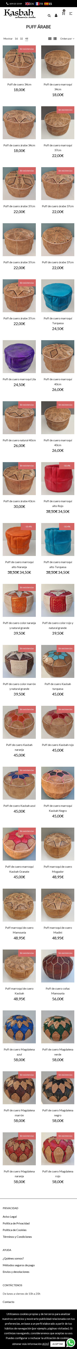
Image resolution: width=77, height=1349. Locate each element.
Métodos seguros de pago (19, 1265)
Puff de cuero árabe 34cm (19, 145)
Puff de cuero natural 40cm (19, 440)
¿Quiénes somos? (13, 1258)
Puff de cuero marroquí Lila (19, 379)
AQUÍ (45, 1343)
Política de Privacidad (16, 1223)
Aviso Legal (10, 1216)
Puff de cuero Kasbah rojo (58, 744)
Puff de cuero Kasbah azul (19, 805)
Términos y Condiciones (17, 1236)
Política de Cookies (15, 1230)
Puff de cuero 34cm (19, 84)
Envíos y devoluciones (16, 1271)
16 (16, 38)
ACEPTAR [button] (57, 1344)
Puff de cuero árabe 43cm (19, 501)
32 (21, 38)
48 (26, 38)
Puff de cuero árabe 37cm (19, 206)
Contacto (8, 1301)
